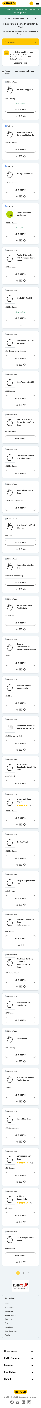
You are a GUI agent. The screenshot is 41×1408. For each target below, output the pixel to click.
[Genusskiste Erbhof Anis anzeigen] (10, 567)
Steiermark (9, 1311)
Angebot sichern (20, 63)
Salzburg (8, 1319)
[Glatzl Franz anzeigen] (10, 1039)
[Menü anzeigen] (37, 3)
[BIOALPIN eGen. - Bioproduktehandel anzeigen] (10, 134)
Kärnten (8, 1335)
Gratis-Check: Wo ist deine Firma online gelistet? (20, 11)
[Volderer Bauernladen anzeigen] (10, 1199)
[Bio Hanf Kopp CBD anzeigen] (10, 90)
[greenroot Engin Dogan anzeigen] (10, 802)
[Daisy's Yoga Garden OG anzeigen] (10, 882)
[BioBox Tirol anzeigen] (10, 842)
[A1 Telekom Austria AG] (20, 1286)
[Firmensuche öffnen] (31, 3)
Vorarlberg (9, 1327)
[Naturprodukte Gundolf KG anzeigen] (10, 1004)
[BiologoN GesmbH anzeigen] (10, 174)
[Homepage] (9, 3)
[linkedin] (23, 1402)
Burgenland (9, 1307)
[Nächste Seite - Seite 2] (28, 1273)
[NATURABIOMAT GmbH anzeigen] (10, 1159)
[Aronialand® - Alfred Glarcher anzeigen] (10, 527)
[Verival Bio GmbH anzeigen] (10, 1119)
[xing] (29, 1402)
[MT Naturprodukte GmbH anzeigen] (10, 1239)
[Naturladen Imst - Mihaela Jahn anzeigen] (10, 687)
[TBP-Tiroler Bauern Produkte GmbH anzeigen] (10, 457)
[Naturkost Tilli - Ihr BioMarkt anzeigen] (10, 342)
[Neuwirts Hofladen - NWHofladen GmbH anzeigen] (10, 727)
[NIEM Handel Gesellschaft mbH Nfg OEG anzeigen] (10, 767)
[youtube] (17, 1402)
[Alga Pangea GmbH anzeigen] (10, 382)
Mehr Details (20, 110)
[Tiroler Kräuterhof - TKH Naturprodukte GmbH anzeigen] (10, 258)
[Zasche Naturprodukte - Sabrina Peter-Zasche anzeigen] (10, 647)
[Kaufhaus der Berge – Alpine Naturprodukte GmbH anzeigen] (10, 962)
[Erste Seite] (12, 1273)
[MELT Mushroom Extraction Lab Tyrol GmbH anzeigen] (10, 422)
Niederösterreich (11, 1315)
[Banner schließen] (38, 9)
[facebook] (12, 1402)
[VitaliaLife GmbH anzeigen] (10, 298)
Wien (7, 1303)
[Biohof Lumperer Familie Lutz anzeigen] (10, 607)
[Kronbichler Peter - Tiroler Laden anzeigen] (10, 1079)
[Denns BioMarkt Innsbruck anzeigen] (10, 214)
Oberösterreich (11, 1331)
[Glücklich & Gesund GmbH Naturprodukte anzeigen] (10, 922)
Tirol (6, 1323)
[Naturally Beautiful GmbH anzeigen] (10, 492)
